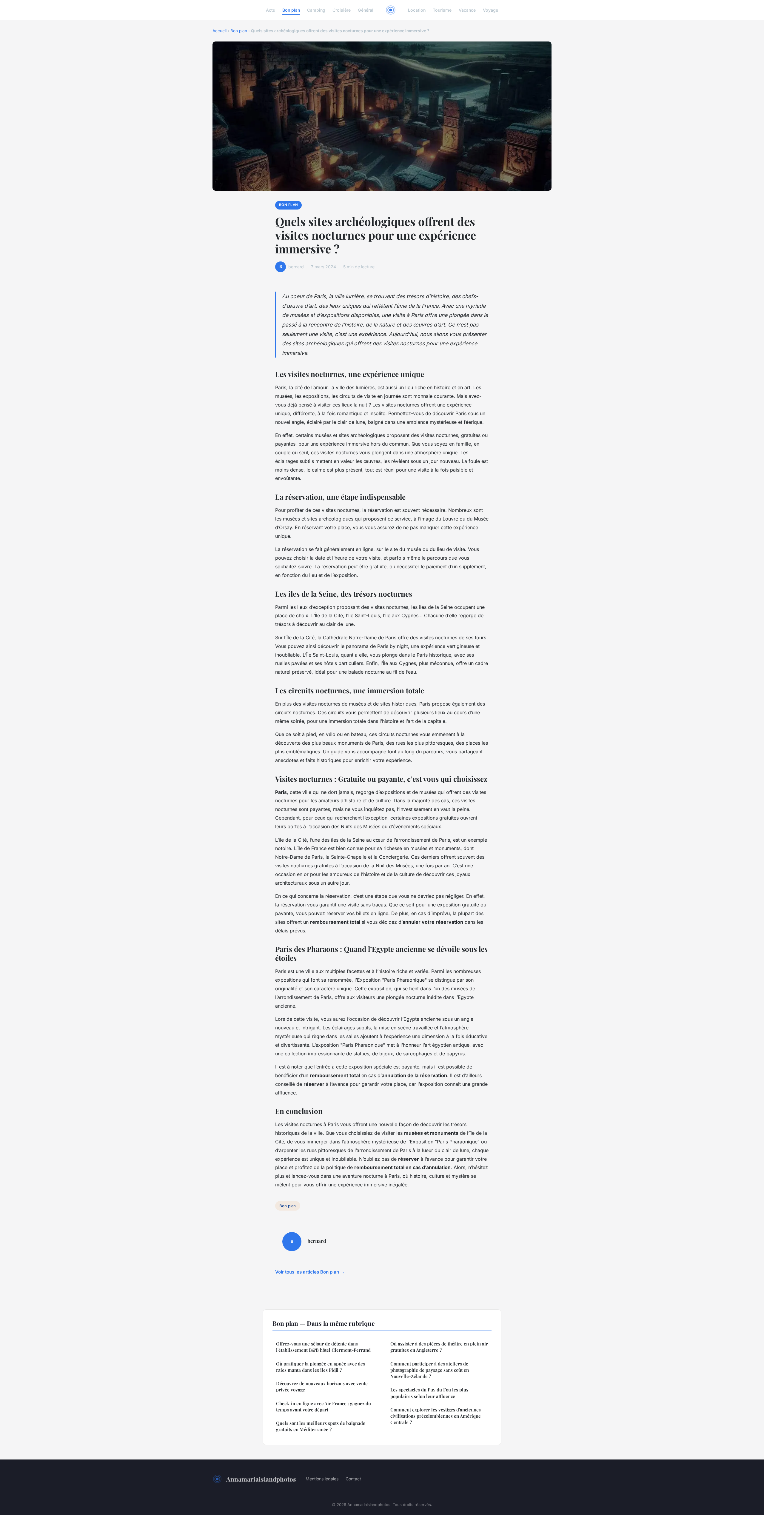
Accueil (219, 30)
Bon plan (291, 10)
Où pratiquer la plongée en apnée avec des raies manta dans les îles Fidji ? (320, 1367)
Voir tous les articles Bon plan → (310, 1272)
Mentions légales (322, 1478)
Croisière (341, 10)
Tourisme (442, 10)
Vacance (467, 10)
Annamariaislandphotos (261, 1479)
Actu (270, 10)
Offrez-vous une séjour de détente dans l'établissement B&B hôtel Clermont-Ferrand (323, 1347)
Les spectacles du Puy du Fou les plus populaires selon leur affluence (429, 1393)
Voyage (490, 10)
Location (417, 10)
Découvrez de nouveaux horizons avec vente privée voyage (322, 1386)
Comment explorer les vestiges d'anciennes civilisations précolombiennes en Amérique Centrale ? (435, 1416)
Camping (316, 10)
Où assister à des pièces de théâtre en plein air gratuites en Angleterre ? (439, 1347)
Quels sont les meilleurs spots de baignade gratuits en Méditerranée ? (320, 1426)
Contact (353, 1478)
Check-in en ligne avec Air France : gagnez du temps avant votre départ (323, 1406)
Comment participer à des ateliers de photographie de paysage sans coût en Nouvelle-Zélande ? (429, 1370)
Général (365, 10)
